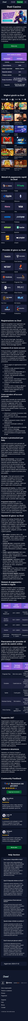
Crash (16, 99)
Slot (23, 99)
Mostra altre (14, 847)
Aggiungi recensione (14, 792)
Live (10, 99)
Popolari (3, 99)
